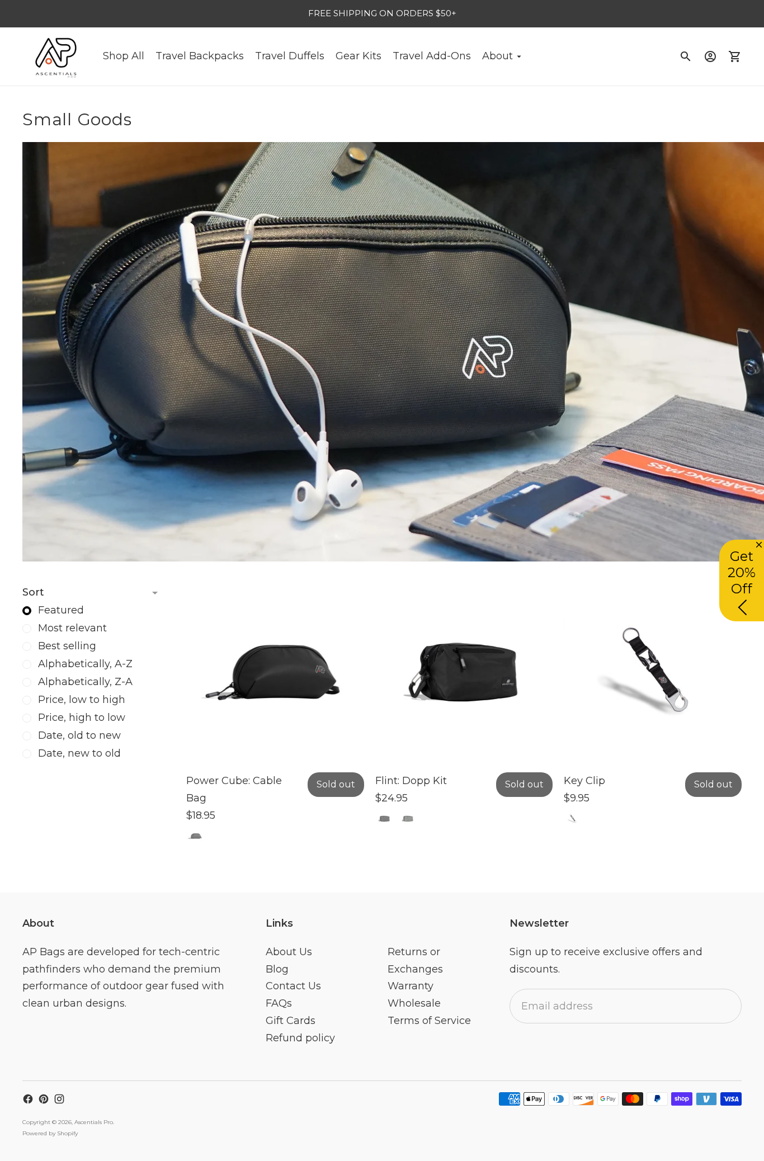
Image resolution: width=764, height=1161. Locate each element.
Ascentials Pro (93, 1122)
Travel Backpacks (199, 56)
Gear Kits (358, 56)
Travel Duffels (289, 56)
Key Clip (584, 781)
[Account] (710, 56)
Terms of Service (429, 1020)
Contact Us (293, 986)
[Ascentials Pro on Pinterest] (43, 1099)
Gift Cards (290, 1020)
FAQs (279, 1003)
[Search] (685, 56)
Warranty (410, 986)
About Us (289, 952)
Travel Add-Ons (432, 56)
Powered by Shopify (50, 1133)
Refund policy (300, 1038)
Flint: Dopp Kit (411, 781)
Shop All (123, 56)
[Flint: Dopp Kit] (464, 673)
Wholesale (414, 1003)
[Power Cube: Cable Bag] (275, 673)
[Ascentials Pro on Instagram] (59, 1099)
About (497, 56)
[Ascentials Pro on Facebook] (28, 1099)
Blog (277, 969)
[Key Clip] (653, 673)
